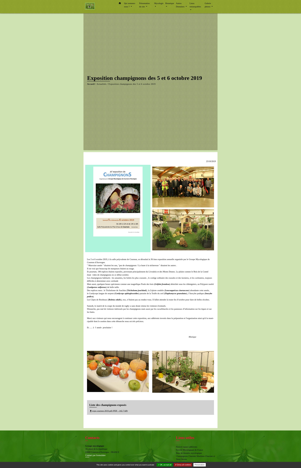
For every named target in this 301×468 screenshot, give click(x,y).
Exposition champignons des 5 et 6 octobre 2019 (132, 84)
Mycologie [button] (158, 3)
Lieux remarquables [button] (195, 5)
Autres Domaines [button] (180, 5)
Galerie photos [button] (208, 5)
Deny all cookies (184, 465)
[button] (120, 4)
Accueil (91, 84)
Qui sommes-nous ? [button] (129, 5)
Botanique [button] (169, 3)
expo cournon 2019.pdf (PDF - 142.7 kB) (108, 411)
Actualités (101, 84)
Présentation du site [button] (144, 5)
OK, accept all (165, 465)
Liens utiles (185, 438)
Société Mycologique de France (189, 450)
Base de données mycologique (189, 453)
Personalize (200, 465)
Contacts (92, 438)
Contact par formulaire (95, 455)
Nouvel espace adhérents (186, 447)
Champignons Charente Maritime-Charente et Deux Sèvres (195, 457)
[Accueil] (100, 6)
